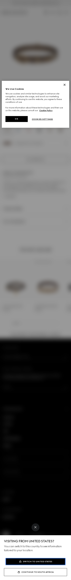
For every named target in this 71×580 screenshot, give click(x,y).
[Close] (35, 527)
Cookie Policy (46, 110)
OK (16, 119)
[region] (35, 104)
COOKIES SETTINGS (42, 119)
